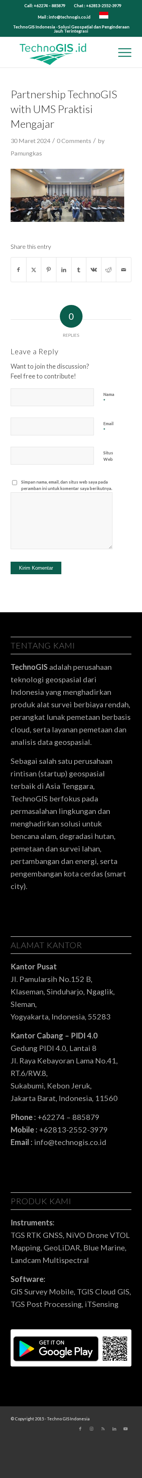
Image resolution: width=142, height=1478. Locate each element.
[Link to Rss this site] (103, 1428)
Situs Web (108, 456)
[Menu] (121, 52)
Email (108, 427)
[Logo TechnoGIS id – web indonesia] (59, 52)
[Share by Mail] (123, 270)
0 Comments (74, 140)
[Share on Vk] (93, 270)
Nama (108, 398)
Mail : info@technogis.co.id (64, 16)
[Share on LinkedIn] (63, 270)
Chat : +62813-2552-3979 (97, 5)
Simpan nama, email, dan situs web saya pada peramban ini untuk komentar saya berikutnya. (66, 485)
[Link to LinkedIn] (114, 1428)
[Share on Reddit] (108, 270)
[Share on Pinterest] (48, 270)
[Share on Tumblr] (79, 270)
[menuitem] (44, 6)
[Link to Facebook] (80, 1428)
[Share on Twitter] (34, 270)
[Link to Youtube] (125, 1428)
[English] (103, 17)
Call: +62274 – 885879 (44, 5)
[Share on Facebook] (18, 270)
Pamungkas (26, 153)
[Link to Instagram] (91, 1428)
